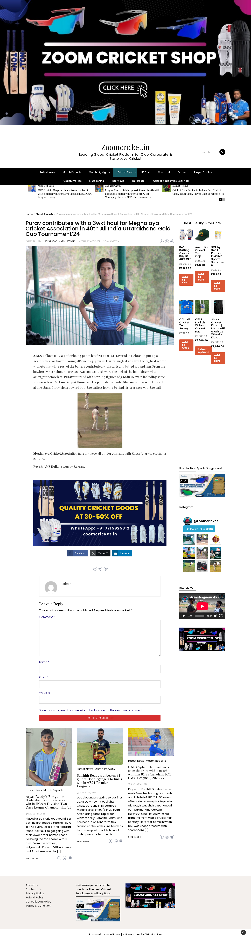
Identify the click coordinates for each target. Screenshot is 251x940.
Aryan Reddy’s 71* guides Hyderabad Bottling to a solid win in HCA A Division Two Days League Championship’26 (49, 802)
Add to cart (201, 277)
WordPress (113, 934)
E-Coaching (96, 181)
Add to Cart (185, 280)
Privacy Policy (35, 893)
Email (43, 677)
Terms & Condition (38, 906)
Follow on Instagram (199, 529)
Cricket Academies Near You (171, 181)
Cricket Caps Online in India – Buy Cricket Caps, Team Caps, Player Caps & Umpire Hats (199, 192)
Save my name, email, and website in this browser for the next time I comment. (91, 710)
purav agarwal (111, 241)
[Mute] (215, 616)
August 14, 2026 (36, 813)
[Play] (183, 616)
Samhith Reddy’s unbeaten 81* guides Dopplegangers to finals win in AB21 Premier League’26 (99, 780)
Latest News (47, 172)
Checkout (164, 172)
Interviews (118, 181)
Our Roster (138, 181)
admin (67, 584)
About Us (32, 885)
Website (44, 693)
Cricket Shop (125, 172)
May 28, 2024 (34, 241)
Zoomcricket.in (125, 147)
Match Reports (72, 172)
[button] (125, 68)
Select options (203, 350)
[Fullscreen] (221, 616)
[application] (202, 606)
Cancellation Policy (38, 902)
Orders (182, 172)
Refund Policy (35, 897)
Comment (47, 617)
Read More (32, 858)
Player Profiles (203, 172)
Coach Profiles (72, 181)
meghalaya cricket (89, 241)
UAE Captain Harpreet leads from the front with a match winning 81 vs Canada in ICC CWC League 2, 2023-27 (65, 194)
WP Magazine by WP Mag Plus (142, 934)
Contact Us (33, 889)
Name (44, 662)
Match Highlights (99, 172)
